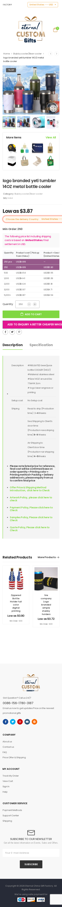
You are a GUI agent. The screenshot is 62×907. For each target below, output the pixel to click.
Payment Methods (12, 810)
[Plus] (35, 304)
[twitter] (13, 722)
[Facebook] (5, 332)
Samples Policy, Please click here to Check (31, 519)
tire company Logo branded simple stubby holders (46, 605)
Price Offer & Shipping (14, 757)
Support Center (11, 815)
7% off (11, 70)
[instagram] (20, 722)
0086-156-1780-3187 (18, 703)
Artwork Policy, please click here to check (31, 499)
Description (13, 344)
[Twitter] (12, 332)
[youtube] (27, 722)
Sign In (6, 786)
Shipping (7, 821)
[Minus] (29, 304)
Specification (41, 344)
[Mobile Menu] (5, 29)
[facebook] (5, 722)
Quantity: (8, 304)
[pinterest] (34, 722)
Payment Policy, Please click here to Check (31, 509)
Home (6, 53)
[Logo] (30, 29)
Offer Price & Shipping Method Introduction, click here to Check (30, 489)
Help (5, 791)
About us (7, 741)
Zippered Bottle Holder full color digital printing (16, 603)
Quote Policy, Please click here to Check (30, 529)
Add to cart (33, 314)
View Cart (8, 781)
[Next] (57, 122)
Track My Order (11, 775)
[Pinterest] (19, 332)
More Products (47, 557)
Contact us (8, 747)
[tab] (16, 345)
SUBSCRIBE (31, 864)
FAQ (5, 752)
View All (51, 137)
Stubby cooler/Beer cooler (27, 53)
